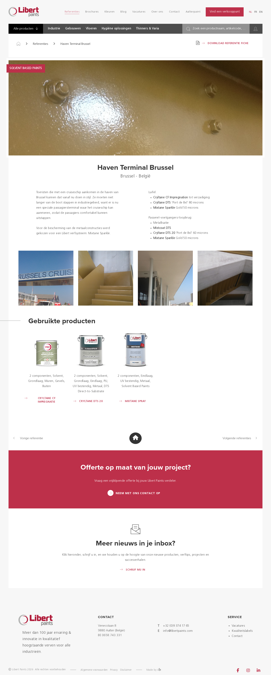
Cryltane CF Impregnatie (47, 400)
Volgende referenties (237, 438)
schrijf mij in (135, 569)
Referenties (72, 11)
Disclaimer (126, 670)
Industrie (54, 28)
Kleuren (110, 11)
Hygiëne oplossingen (116, 28)
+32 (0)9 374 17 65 (176, 625)
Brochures (92, 11)
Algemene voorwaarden (94, 670)
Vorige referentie (31, 438)
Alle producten (23, 28)
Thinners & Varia (147, 28)
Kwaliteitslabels (242, 631)
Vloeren (91, 28)
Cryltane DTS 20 (91, 401)
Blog (123, 11)
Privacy (114, 670)
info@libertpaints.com (178, 631)
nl (250, 12)
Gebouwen (73, 28)
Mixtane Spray (135, 401)
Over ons (157, 11)
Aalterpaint (193, 11)
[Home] (18, 44)
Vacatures (138, 11)
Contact (174, 11)
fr (255, 12)
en (260, 12)
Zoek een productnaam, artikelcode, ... (219, 28)
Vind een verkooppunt (225, 11)
